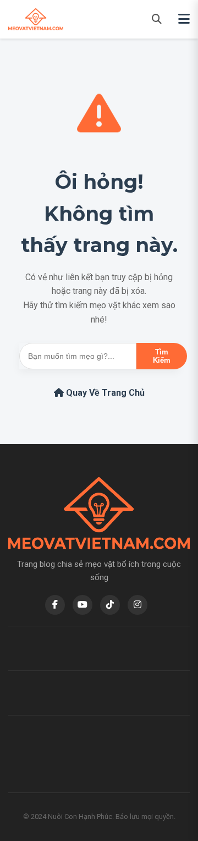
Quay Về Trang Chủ (104, 392)
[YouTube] (82, 605)
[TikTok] (110, 605)
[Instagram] (137, 605)
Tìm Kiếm (161, 356)
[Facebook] (55, 605)
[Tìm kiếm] (157, 19)
